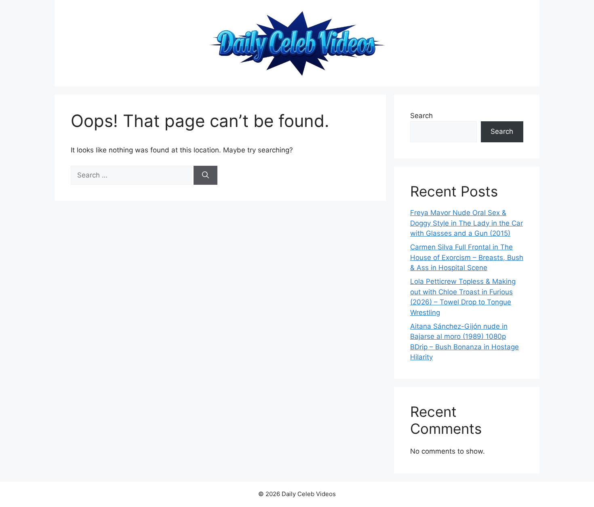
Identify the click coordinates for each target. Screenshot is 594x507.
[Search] (205, 175)
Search (421, 116)
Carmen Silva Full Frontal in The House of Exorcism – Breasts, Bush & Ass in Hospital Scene (466, 257)
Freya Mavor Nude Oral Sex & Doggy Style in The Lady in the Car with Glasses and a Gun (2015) (466, 223)
